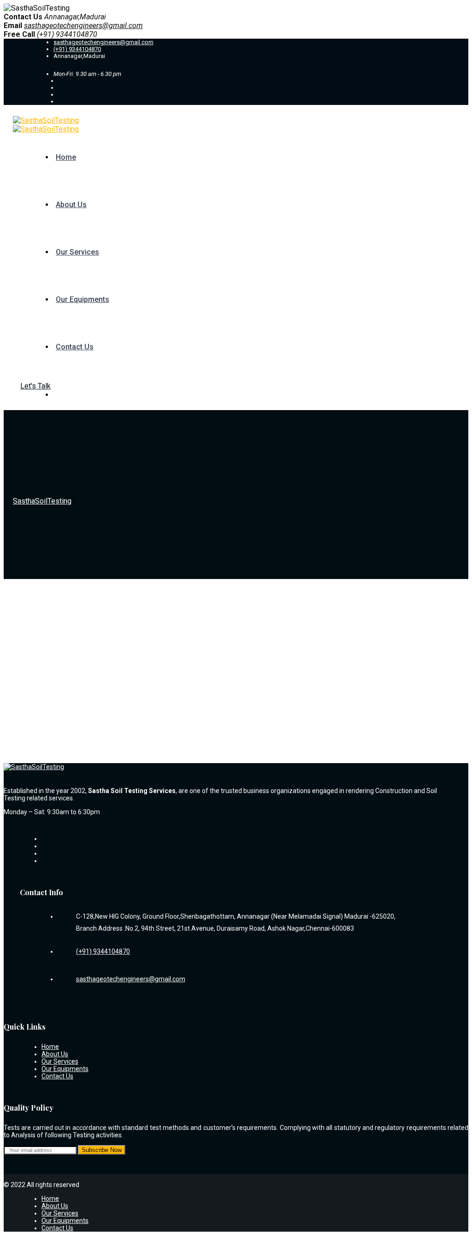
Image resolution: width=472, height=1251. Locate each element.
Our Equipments (82, 299)
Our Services (77, 252)
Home (66, 157)
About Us (71, 204)
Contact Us (75, 346)
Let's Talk (35, 386)
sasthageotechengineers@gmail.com (83, 25)
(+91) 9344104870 (77, 49)
